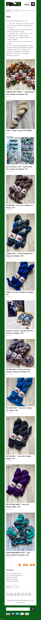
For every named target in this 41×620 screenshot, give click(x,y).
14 (26, 565)
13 (24, 565)
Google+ (15, 594)
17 (34, 565)
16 (31, 565)
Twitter (7, 594)
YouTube (18, 594)
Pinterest (26, 594)
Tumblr (29, 594)
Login (32, 10)
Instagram (22, 594)
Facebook (11, 594)
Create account (25, 10)
